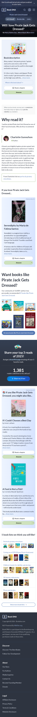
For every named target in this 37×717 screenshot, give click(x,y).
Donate (5, 687)
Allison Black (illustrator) (26, 32)
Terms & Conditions (9, 708)
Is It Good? (10, 19)
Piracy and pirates (9, 590)
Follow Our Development (11, 654)
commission (29, 107)
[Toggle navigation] (33, 10)
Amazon (18, 92)
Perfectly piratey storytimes (13, 541)
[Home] (9, 10)
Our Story (5, 667)
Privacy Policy (7, 704)
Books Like (21, 19)
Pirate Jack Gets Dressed (18, 15)
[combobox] (24, 10)
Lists (28, 19)
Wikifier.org (18, 625)
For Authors (6, 671)
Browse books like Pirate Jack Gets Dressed (18, 333)
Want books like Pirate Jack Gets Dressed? (15, 280)
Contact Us (6, 679)
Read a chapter (20, 88)
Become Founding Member (12, 683)
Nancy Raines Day (11, 32)
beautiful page (15, 360)
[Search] (24, 10)
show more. (26, 78)
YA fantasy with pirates (11, 577)
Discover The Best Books (11, 650)
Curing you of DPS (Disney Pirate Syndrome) (18, 552)
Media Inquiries (7, 675)
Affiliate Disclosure (9, 700)
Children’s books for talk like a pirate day (17, 565)
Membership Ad (30, 199)
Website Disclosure (9, 712)
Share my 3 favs (19, 378)
